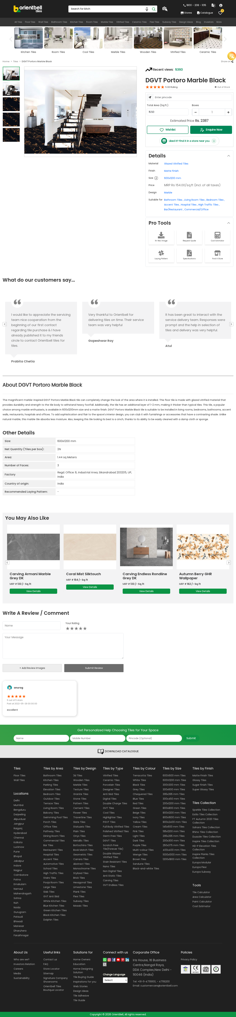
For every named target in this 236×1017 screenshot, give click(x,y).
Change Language (114, 974)
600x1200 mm (172, 178)
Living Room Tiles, (195, 200)
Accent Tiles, (172, 204)
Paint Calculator (202, 901)
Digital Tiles (109, 798)
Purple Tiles (139, 845)
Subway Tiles (169, 21)
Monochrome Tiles (84, 868)
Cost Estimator (201, 906)
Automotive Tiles (53, 864)
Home (6, 61)
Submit (191, 738)
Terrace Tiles (51, 803)
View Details (33, 587)
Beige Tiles (139, 812)
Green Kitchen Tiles (55, 910)
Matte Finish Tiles (202, 775)
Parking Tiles (50, 785)
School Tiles (50, 868)
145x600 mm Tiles (173, 826)
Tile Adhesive (81, 995)
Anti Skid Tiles (111, 794)
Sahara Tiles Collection (206, 827)
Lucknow (19, 847)
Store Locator (51, 968)
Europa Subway (201, 872)
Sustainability (22, 978)
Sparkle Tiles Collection (206, 809)
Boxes (195, 105)
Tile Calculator (201, 892)
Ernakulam (20, 884)
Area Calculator (201, 897)
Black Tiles (139, 785)
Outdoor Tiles (51, 798)
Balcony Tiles (51, 812)
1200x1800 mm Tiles (174, 859)
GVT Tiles (108, 808)
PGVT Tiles (109, 822)
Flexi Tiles (154, 21)
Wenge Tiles (140, 854)
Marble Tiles (107, 21)
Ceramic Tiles (139, 21)
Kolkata (18, 842)
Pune (17, 851)
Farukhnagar (21, 935)
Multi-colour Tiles (143, 850)
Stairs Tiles (49, 878)
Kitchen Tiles (76, 21)
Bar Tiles (48, 845)
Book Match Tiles (83, 850)
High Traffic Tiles (53, 873)
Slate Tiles (79, 822)
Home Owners (81, 959)
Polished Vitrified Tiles (116, 831)
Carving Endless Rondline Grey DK (88, 576)
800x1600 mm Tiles (174, 817)
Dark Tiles (138, 840)
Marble (168, 192)
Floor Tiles (30, 21)
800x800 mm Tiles (174, 808)
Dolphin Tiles (50, 919)
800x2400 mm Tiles (175, 822)
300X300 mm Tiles (174, 785)
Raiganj (18, 828)
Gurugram (20, 912)
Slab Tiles (48, 891)
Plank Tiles (79, 891)
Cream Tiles (140, 826)
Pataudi (18, 916)
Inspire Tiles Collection (205, 841)
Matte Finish (171, 171)
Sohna (17, 898)
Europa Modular (201, 862)
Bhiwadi (18, 921)
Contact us (50, 959)
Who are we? (21, 959)
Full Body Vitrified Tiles (116, 826)
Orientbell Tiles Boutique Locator (53, 988)
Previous (12, 39)
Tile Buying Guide (83, 977)
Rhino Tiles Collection (205, 832)
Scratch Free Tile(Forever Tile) (113, 847)
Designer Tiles (111, 789)
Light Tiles (139, 836)
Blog (198, 21)
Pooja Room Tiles (53, 882)
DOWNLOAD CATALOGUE (121, 751)
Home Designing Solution (83, 970)
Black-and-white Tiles (146, 868)
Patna (17, 879)
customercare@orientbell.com (159, 985)
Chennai (19, 837)
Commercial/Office (196, 209)
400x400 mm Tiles (174, 850)
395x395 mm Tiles (174, 794)
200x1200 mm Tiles (174, 803)
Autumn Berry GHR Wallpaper (139, 576)
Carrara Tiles (80, 859)
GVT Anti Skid (51, 896)
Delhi (17, 800)
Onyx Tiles (79, 836)
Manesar (19, 926)
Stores (188, 12)
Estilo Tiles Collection (205, 814)
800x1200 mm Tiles (174, 812)
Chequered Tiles (143, 794)
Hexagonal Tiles (82, 882)
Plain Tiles (79, 831)
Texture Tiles (81, 789)
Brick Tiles (79, 878)
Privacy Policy (189, 959)
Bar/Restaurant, (174, 209)
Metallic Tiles (81, 840)
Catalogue (206, 12)
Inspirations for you (84, 981)
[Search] (153, 9)
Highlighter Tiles (112, 817)
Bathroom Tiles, (173, 200)
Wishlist (171, 130)
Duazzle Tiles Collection (206, 836)
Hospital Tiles (51, 854)
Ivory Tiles (139, 817)
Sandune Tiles (141, 864)
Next (224, 39)
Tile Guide (79, 1000)
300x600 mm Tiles (174, 789)
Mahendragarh (22, 893)
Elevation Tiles (51, 789)
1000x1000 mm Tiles (175, 854)
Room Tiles (92, 21)
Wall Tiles (43, 21)
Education (79, 964)
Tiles (15, 61)
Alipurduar (20, 819)
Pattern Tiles (80, 803)
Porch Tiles (49, 822)
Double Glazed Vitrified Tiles (111, 855)
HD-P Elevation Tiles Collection (204, 847)
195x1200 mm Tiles (174, 831)
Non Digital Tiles (112, 871)
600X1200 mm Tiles (174, 780)
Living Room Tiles (53, 808)
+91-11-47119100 (147, 981)
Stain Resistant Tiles (115, 862)
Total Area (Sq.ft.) (157, 105)
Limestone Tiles (82, 887)
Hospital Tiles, (189, 204)
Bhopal (18, 856)
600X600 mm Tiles (174, 775)
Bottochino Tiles (83, 845)
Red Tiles (138, 803)
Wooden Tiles (81, 780)
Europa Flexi (199, 867)
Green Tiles (139, 808)
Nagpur (18, 870)
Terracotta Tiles (142, 775)
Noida (17, 907)
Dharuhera (20, 930)
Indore (17, 865)
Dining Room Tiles (54, 836)
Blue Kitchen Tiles (53, 905)
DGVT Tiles (109, 840)
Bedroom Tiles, (215, 200)
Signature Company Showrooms (55, 979)
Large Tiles (49, 887)
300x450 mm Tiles (174, 798)
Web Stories (80, 986)
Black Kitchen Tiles (54, 915)
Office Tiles (50, 826)
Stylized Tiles (80, 873)
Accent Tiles (50, 859)
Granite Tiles (80, 794)
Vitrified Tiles (122, 21)
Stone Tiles (79, 798)
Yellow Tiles (140, 822)
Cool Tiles (109, 812)
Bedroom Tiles (51, 794)
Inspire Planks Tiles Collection (203, 856)
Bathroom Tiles (59, 21)
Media (17, 973)
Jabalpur (19, 861)
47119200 (164, 981)
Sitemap (48, 973)
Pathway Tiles (51, 831)
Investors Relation (24, 964)
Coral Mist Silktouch (27, 574)
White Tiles (139, 780)
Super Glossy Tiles (203, 789)
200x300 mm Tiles (174, 840)
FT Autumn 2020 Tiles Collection (205, 820)
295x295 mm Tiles (174, 836)
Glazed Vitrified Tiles (176, 163)
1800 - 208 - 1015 (196, 5)
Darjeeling (20, 814)
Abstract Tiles (81, 864)
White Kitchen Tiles (54, 901)
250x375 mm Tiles (174, 845)
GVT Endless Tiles (113, 885)
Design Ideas (186, 21)
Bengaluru (20, 809)
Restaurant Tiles (53, 850)
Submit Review (94, 668)
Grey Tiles (139, 789)
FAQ (45, 964)
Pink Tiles (138, 831)
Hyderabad (20, 833)
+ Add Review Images (32, 668)
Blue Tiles (138, 798)
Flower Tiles (80, 812)
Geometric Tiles (82, 854)
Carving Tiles (110, 880)
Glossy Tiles (199, 780)
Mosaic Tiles (80, 905)
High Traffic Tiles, (209, 204)
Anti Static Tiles (112, 875)
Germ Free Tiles (112, 836)
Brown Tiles (139, 859)
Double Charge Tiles (115, 803)
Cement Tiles (81, 808)
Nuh (16, 903)
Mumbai (18, 805)
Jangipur (19, 823)
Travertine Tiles (82, 817)
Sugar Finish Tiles (202, 785)
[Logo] (28, 8)
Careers (18, 968)
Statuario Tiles (81, 826)
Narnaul (18, 889)
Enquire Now (214, 130)
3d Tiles (77, 775)
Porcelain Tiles (111, 785)
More (218, 21)
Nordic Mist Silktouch (197, 574)
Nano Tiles (109, 866)
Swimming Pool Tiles (55, 817)
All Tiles (18, 21)
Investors (209, 21)
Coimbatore (21, 875)
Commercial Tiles (54, 840)
